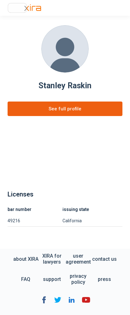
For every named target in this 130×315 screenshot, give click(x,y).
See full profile (65, 109)
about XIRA (25, 259)
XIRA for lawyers (52, 259)
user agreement (78, 259)
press (104, 279)
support (52, 279)
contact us (104, 259)
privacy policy (78, 279)
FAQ (25, 279)
